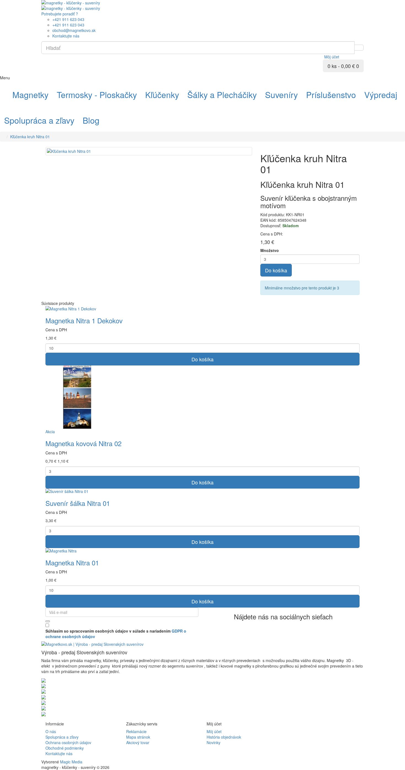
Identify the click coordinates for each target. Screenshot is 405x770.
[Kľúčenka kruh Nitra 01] (148, 151)
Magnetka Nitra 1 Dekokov (84, 320)
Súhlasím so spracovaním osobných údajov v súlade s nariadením (115, 633)
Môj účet (214, 731)
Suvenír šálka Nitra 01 (77, 503)
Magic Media (71, 761)
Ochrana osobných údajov (68, 742)
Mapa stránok (138, 737)
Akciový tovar (137, 742)
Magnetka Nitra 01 (72, 562)
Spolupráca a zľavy (62, 737)
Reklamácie (136, 731)
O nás (50, 731)
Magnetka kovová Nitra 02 (83, 443)
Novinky (213, 742)
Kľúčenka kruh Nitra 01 (30, 136)
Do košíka (276, 270)
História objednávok (224, 737)
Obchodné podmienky (64, 748)
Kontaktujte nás (58, 753)
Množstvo (269, 250)
